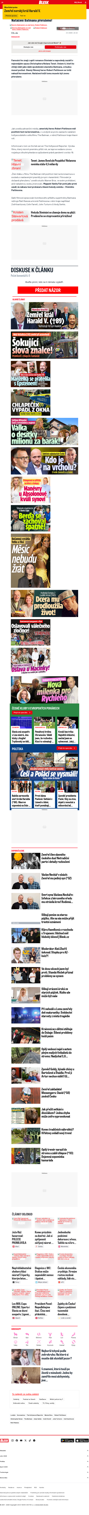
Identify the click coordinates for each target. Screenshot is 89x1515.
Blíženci (39, 1338)
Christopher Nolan (16, 1419)
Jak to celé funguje (44, 51)
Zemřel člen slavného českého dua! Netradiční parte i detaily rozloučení (55, 858)
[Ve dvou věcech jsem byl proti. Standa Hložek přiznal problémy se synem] (25, 975)
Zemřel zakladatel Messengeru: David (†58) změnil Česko (55, 1092)
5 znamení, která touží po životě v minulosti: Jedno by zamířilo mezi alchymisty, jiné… (57, 1374)
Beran (15, 1338)
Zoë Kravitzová (69, 1419)
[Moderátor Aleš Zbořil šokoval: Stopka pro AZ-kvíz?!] (25, 955)
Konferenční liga (40, 727)
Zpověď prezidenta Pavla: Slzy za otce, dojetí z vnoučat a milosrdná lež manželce (67, 800)
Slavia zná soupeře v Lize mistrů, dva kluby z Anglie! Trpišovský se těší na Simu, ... (21, 736)
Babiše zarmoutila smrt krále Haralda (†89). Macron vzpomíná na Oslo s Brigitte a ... (21, 800)
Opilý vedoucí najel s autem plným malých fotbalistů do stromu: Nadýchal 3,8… (56, 1052)
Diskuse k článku (32, 270)
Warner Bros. (48, 1415)
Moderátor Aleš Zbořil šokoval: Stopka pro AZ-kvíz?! (54, 952)
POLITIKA (17, 748)
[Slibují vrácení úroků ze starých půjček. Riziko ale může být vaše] (25, 995)
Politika (14, 791)
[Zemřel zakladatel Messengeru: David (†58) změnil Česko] (25, 1095)
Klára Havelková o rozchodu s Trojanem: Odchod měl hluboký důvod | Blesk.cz (57, 933)
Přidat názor (48, 290)
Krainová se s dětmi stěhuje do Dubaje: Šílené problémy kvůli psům (56, 1032)
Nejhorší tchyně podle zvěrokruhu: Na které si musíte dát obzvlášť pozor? (56, 1354)
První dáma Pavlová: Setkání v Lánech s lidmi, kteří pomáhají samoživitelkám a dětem (43, 800)
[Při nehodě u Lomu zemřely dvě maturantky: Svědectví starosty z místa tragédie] (25, 1015)
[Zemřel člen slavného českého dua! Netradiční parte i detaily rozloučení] (25, 861)
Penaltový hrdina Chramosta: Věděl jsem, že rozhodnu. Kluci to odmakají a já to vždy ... (44, 736)
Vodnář (61, 1345)
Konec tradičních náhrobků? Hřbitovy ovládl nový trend (57, 1131)
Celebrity (16, 1399)
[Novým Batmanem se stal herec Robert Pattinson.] (21, 28)
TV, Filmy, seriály (48, 1403)
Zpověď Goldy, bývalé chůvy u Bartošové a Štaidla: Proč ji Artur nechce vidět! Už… (57, 1072)
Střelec (38, 1345)
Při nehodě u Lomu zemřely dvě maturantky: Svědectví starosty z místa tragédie (56, 1012)
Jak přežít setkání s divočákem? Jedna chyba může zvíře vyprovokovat (55, 1112)
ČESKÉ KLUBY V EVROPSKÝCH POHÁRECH (35, 708)
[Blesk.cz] (44, 2)
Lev (62, 1338)
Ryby (73, 1345)
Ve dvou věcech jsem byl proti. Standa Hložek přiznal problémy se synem (57, 972)
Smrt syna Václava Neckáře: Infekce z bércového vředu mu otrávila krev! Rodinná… (57, 898)
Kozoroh (50, 1345)
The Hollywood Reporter (35, 1415)
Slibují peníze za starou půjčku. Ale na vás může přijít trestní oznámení (57, 918)
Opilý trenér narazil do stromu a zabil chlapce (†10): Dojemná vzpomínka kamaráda (57, 1154)
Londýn (13, 1415)
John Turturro (57, 1419)
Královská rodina (19, 1403)
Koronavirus (21, 1415)
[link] (12, 1440)
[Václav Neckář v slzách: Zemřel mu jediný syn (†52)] (25, 881)
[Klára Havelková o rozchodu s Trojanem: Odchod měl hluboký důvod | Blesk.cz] (25, 935)
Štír (27, 1345)
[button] (67, 1440)
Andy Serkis (37, 1419)
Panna (73, 1338)
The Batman (28, 1419)
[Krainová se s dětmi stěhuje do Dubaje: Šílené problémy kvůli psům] (25, 1035)
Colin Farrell (47, 1419)
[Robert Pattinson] (40, 28)
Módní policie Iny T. (56, 1399)
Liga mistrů (15, 727)
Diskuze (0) (15, 37)
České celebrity (34, 1403)
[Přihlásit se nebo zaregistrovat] (85, 2)
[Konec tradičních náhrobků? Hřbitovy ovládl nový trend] (25, 1136)
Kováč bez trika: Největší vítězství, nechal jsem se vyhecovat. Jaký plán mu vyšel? (66, 736)
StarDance (42, 1399)
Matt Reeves (15, 1423)
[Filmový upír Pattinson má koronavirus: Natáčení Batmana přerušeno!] (28, 25)
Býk (27, 1338)
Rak (50, 1338)
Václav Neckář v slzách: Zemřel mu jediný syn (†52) (56, 876)
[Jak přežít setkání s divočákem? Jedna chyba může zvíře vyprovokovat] (25, 1116)
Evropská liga (62, 727)
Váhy (15, 1345)
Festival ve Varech (29, 1399)
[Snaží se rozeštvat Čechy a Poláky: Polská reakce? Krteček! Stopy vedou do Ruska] (44, 766)
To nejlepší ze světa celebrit (25, 1394)
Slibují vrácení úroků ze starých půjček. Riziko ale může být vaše (55, 992)
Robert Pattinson (60, 1415)
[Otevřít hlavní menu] (2, 2)
